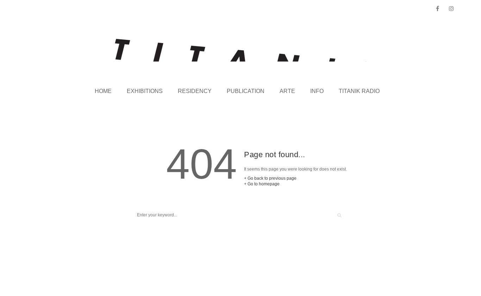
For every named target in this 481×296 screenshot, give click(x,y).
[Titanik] (241, 50)
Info (317, 91)
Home (103, 91)
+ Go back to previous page (270, 178)
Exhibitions (145, 91)
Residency (195, 91)
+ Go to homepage (262, 183)
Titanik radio (359, 91)
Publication (245, 91)
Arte (287, 91)
